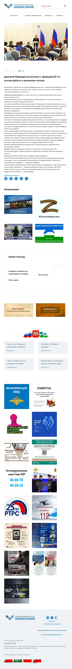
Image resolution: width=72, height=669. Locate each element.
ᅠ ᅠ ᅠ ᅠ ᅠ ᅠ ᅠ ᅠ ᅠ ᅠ (52, 628)
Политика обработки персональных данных (52, 630)
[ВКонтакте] (6, 180)
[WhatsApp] (21, 180)
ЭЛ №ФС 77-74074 (10, 643)
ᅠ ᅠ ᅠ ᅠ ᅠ (52, 626)
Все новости (14, 15)
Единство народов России (33, 15)
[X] (16, 180)
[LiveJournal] (27, 180)
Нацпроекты (48, 15)
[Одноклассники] (11, 180)
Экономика (59, 15)
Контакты (52, 621)
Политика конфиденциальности (52, 634)
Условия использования (52, 624)
